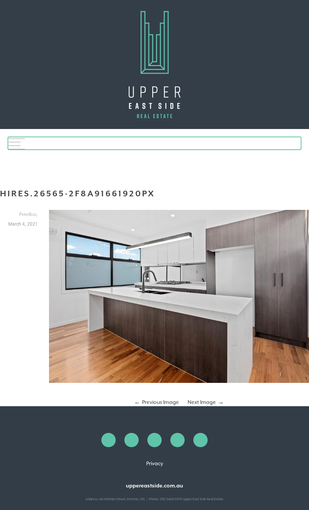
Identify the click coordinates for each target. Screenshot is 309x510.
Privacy (154, 463)
